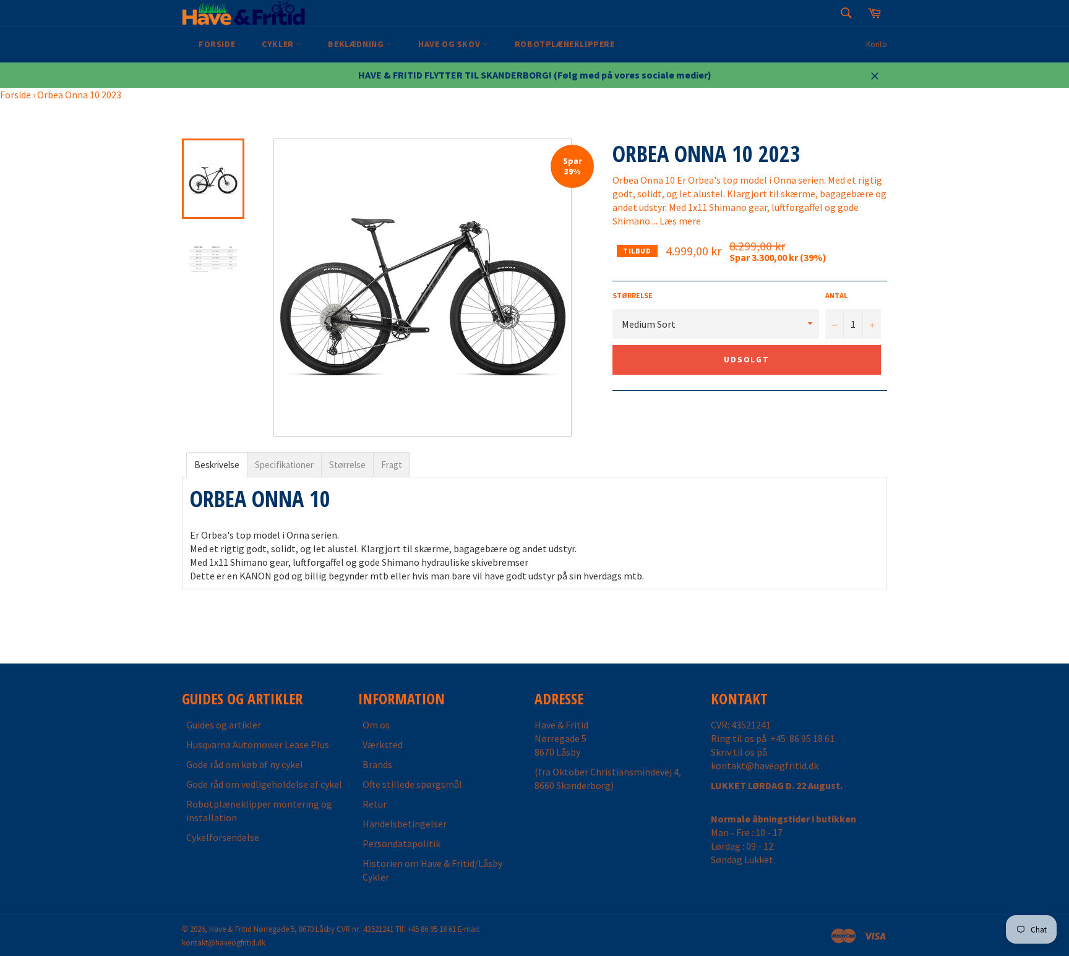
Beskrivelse (216, 464)
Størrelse (632, 295)
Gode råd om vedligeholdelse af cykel (264, 784)
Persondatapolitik (401, 843)
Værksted (383, 744)
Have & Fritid (230, 929)
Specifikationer (284, 464)
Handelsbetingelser (405, 823)
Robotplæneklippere (565, 43)
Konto (876, 44)
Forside (217, 43)
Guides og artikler (223, 725)
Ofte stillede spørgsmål (412, 784)
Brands (377, 764)
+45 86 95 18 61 (802, 738)
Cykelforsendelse (222, 837)
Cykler (279, 43)
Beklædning (357, 43)
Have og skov (450, 43)
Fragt (391, 464)
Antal (836, 295)
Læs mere (680, 221)
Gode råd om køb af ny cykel (244, 764)
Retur (375, 804)
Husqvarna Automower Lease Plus (257, 744)
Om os (376, 725)
